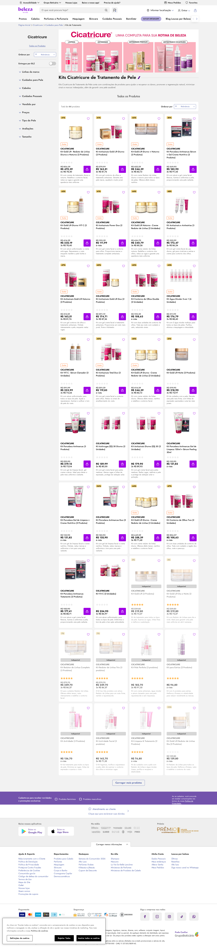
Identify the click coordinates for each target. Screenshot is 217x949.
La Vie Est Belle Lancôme (122, 864)
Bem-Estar (131, 18)
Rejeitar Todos (64, 938)
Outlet (20, 885)
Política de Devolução (28, 861)
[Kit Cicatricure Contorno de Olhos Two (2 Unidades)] (181, 496)
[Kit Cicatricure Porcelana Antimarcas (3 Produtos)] (75, 423)
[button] (88, 118)
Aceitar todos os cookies (89, 938)
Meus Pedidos (174, 2)
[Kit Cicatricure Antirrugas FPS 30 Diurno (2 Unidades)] (111, 423)
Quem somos (24, 891)
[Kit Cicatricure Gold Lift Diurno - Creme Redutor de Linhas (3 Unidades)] (146, 496)
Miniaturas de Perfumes (121, 867)
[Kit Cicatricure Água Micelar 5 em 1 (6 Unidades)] (181, 275)
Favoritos (193, 2)
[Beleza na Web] (25, 10)
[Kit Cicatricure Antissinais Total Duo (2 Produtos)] (111, 349)
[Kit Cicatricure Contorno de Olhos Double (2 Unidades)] (146, 275)
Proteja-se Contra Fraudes (29, 867)
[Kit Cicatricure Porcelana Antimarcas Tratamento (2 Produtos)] (75, 570)
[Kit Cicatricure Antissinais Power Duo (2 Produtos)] (111, 202)
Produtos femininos (67, 799)
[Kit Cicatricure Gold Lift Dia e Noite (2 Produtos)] (181, 570)
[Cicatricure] (37, 36)
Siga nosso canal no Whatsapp (185, 867)
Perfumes (58, 861)
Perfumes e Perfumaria (56, 18)
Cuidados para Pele (54, 25)
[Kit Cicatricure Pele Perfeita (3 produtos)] (146, 644)
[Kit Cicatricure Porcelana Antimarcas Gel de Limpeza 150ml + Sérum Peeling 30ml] (181, 423)
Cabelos (35, 18)
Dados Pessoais (159, 858)
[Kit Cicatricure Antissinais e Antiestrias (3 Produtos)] (181, 202)
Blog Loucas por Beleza (178, 18)
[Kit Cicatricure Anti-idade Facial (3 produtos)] (111, 717)
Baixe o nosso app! (90, 2)
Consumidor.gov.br (26, 873)
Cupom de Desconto (88, 870)
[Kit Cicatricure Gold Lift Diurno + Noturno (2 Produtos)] (146, 128)
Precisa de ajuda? (112, 2)
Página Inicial (24, 25)
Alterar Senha (157, 864)
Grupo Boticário (51, 2)
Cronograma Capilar (63, 873)
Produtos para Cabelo (63, 858)
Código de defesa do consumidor (33, 876)
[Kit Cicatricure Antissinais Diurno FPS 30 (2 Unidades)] (146, 423)
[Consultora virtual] (115, 10)
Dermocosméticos (62, 876)
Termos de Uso (25, 879)
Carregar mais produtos (128, 782)
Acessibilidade (30, 2)
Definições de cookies (19, 938)
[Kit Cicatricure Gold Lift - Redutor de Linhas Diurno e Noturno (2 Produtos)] (75, 128)
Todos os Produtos (37, 45)
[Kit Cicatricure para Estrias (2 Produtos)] (181, 644)
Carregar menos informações (109, 844)
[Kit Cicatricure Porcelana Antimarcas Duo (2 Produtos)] (111, 496)
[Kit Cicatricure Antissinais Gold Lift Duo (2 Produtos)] (111, 275)
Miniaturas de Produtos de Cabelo (126, 870)
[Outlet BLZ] (151, 19)
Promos (23, 18)
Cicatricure (38, 25)
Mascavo (115, 861)
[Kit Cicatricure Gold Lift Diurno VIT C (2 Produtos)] (75, 202)
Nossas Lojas (71, 2)
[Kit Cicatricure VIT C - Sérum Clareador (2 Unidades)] (75, 349)
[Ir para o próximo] (196, 19)
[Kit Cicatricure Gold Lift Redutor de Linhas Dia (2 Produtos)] (181, 717)
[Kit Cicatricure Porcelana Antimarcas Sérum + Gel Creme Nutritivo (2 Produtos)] (181, 128)
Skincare (93, 18)
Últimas (174, 858)
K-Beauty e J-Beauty (87, 867)
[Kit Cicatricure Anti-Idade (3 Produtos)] (75, 717)
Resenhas (175, 861)
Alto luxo (175, 864)
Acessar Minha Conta (184, 10)
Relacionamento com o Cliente (31, 858)
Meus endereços (159, 861)
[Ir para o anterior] (193, 19)
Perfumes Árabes (86, 864)
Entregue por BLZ (26, 63)
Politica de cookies (39, 930)
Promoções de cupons (28, 894)
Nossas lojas (24, 888)
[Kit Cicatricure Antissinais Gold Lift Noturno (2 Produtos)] (75, 275)
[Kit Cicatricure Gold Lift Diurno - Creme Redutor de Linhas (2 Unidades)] (146, 349)
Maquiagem (78, 18)
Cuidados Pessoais (112, 18)
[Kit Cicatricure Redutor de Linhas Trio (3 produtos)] (111, 644)
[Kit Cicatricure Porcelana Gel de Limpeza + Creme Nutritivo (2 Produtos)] (75, 496)
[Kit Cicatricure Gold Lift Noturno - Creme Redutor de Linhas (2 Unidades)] (146, 202)
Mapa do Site (24, 882)
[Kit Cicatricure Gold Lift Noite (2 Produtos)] (181, 349)
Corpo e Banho (60, 870)
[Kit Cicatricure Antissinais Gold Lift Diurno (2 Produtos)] (111, 128)
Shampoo (115, 858)
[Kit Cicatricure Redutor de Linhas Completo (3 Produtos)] (75, 644)
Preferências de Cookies (29, 870)
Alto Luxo (83, 861)
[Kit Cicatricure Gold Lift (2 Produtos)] (146, 570)
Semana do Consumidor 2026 (92, 858)
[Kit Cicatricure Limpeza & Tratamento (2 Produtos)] (146, 717)
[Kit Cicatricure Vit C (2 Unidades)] (111, 570)
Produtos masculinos (92, 799)
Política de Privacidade (28, 864)
